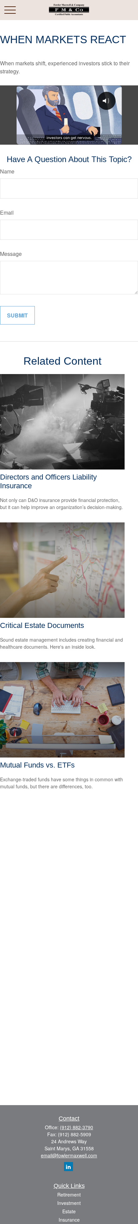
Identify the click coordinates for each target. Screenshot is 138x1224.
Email (7, 212)
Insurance (69, 1219)
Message (11, 254)
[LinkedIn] (68, 1166)
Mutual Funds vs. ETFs (37, 765)
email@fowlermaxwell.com (69, 1155)
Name (7, 171)
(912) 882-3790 (76, 1127)
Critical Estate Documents (42, 625)
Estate (69, 1211)
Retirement (69, 1194)
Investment (69, 1203)
